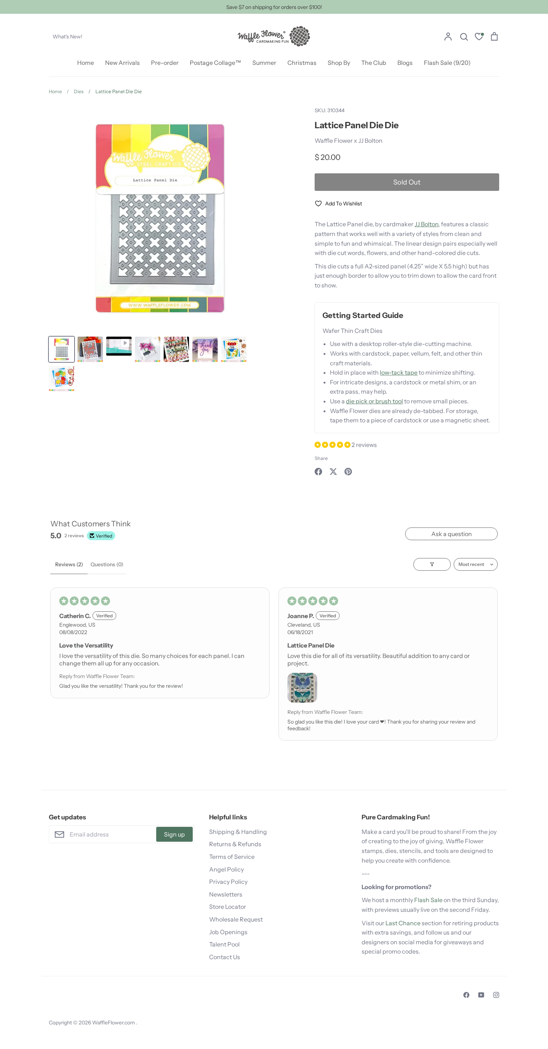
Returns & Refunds (235, 844)
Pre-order (165, 62)
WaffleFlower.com (114, 1023)
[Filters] (432, 564)
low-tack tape (399, 372)
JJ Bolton (426, 224)
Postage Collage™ (215, 62)
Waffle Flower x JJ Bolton (348, 140)
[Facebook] (466, 994)
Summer (264, 62)
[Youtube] (481, 994)
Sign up (174, 834)
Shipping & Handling (238, 831)
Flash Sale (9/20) (447, 62)
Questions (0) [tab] (107, 564)
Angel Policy (226, 869)
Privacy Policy (228, 881)
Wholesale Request (236, 919)
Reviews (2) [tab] (69, 564)
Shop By (339, 62)
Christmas (301, 62)
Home (85, 62)
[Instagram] (496, 994)
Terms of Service (232, 856)
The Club (373, 62)
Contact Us (224, 957)
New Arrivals (122, 62)
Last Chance (403, 923)
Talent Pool (224, 944)
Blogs (405, 62)
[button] (333, 444)
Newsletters (225, 894)
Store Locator (227, 906)
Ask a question (451, 534)
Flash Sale (428, 900)
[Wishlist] (479, 37)
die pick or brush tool (374, 401)
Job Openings (228, 932)
